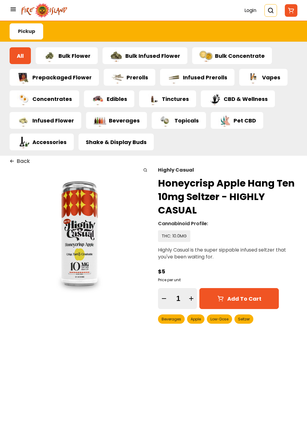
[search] (145, 170)
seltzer (244, 319)
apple (196, 319)
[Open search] (270, 10)
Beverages (171, 319)
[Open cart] (289, 10)
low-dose (219, 319)
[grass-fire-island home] (44, 10)
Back (23, 161)
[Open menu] (13, 9)
